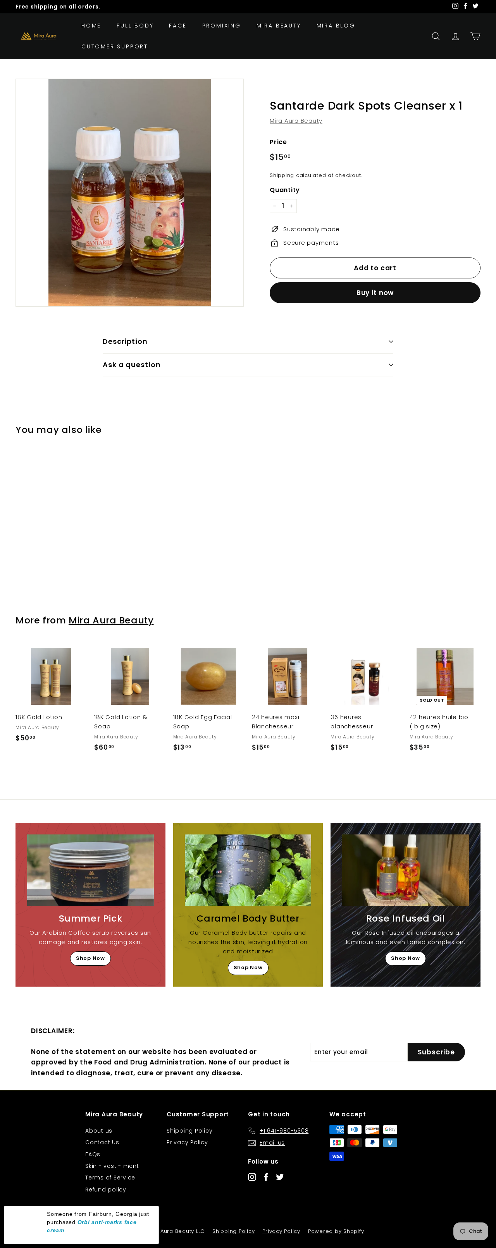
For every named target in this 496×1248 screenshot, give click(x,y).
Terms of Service (110, 1177)
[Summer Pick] (90, 870)
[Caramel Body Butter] (248, 870)
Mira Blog (336, 25)
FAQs (92, 1154)
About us (98, 1131)
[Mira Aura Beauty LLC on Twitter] (280, 1176)
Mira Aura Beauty (296, 121)
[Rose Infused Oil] (405, 870)
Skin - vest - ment (112, 1166)
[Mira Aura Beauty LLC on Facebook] (266, 1176)
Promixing (221, 25)
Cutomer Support (114, 46)
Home (91, 25)
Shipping (282, 175)
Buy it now (375, 292)
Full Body (135, 25)
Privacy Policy (187, 1142)
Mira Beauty (279, 25)
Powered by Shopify (336, 1231)
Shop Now (90, 958)
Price (278, 141)
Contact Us (102, 1142)
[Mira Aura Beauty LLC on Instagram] (252, 1176)
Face (177, 25)
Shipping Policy (189, 1131)
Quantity (285, 189)
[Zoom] (129, 192)
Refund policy (105, 1189)
